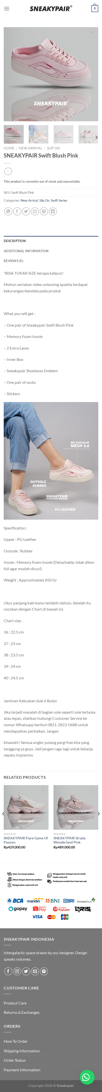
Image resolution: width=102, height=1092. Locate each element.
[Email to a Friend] (35, 211)
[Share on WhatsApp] (8, 211)
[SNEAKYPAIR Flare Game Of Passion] (26, 807)
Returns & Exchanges (22, 1012)
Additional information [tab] (26, 251)
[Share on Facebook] (17, 211)
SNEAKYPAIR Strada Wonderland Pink (69, 840)
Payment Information (22, 1069)
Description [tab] (15, 241)
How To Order (16, 1041)
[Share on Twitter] (26, 211)
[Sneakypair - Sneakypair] (51, 8)
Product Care (15, 1003)
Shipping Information (22, 1050)
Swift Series (59, 200)
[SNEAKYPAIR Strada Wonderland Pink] (75, 807)
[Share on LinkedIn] (53, 211)
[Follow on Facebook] (8, 971)
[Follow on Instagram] (17, 971)
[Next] (90, 74)
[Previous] (11, 74)
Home (9, 148)
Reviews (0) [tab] (13, 261)
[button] (87, 1077)
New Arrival (30, 148)
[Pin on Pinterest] (44, 211)
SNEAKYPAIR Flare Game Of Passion (26, 840)
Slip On (53, 148)
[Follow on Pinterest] (44, 971)
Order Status (15, 1060)
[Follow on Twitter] (26, 971)
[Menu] (7, 8)
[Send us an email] (35, 971)
